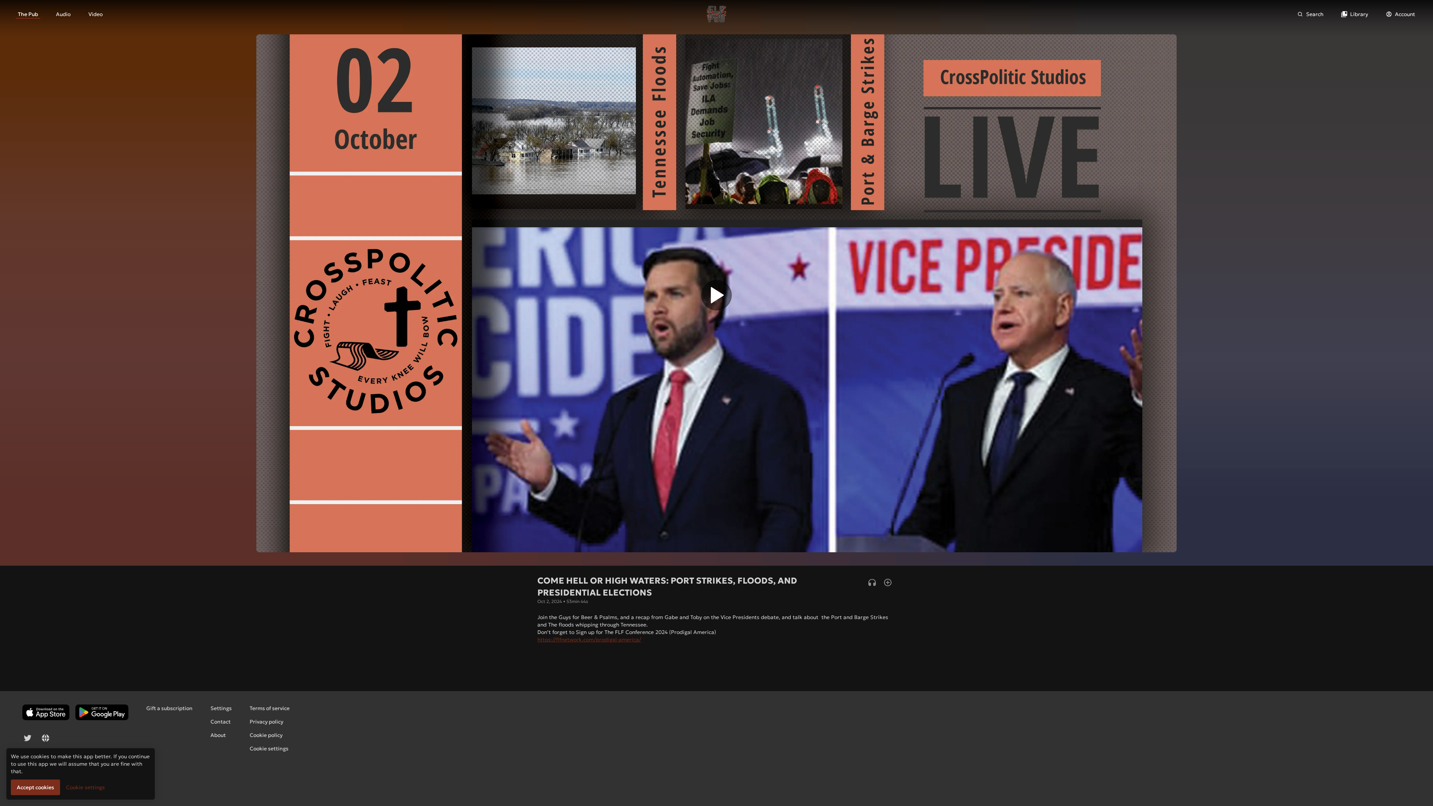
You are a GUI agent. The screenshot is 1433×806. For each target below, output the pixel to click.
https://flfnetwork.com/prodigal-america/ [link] (589, 639)
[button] (716, 297)
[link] (28, 14)
